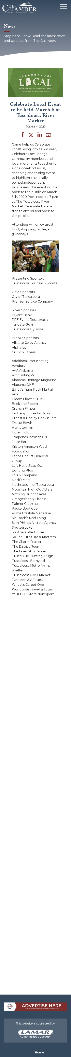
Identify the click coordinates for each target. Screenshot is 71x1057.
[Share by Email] (48, 136)
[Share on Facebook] (22, 135)
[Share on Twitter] (31, 135)
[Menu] (63, 5)
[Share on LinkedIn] (39, 135)
